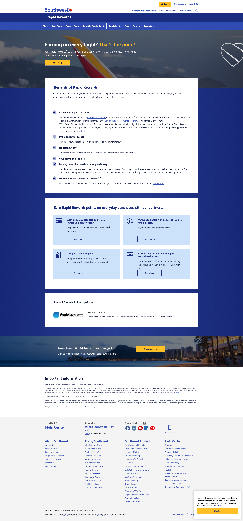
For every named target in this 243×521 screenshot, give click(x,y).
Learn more (79, 239)
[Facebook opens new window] (128, 428)
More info (177, 392)
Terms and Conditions (64, 516)
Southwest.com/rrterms (92, 407)
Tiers (127, 26)
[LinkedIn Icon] (147, 428)
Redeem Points (72, 26)
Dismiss (217, 511)
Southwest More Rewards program (122, 120)
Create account (150, 349)
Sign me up (57, 62)
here (83, 131)
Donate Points (114, 26)
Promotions (149, 26)
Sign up (87, 434)
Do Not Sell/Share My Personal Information (103, 516)
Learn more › (158, 183)
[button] (165, 4)
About (45, 26)
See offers (149, 273)
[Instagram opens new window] (134, 428)
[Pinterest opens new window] (152, 428)
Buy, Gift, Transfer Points (94, 26)
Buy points (150, 239)
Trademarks (85, 516)
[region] (217, 505)
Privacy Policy (76, 516)
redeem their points (96, 117)
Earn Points (57, 26)
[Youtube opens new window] (140, 428)
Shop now (78, 273)
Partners (136, 26)
